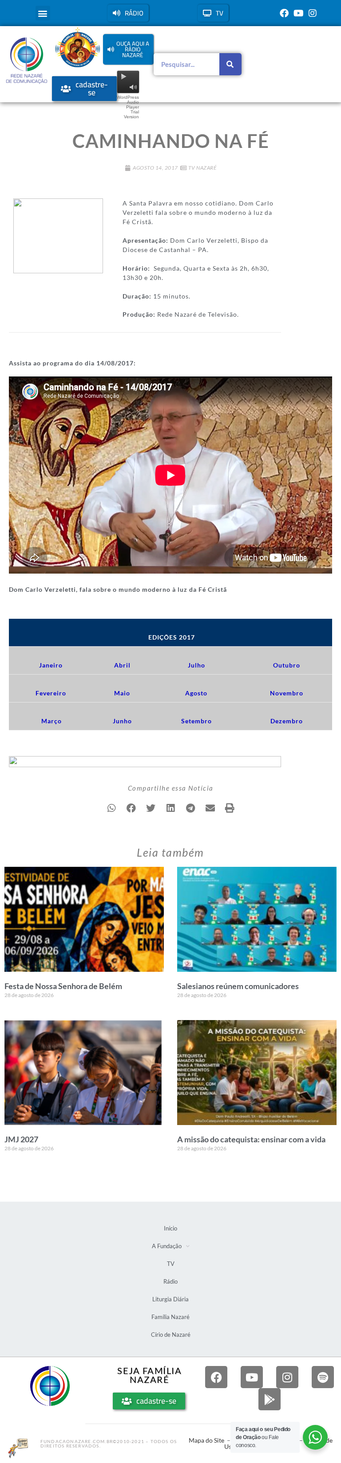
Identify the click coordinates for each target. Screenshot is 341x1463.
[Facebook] (284, 13)
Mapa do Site (206, 1440)
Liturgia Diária (170, 1299)
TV (170, 1263)
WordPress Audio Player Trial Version (128, 107)
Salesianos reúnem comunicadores (238, 986)
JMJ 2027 (21, 1139)
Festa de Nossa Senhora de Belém (63, 986)
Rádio (170, 1281)
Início (170, 1228)
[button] (43, 13)
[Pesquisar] (230, 64)
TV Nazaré (202, 167)
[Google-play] (269, 1399)
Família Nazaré (170, 1316)
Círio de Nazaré (170, 1334)
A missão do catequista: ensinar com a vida (251, 1139)
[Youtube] (298, 13)
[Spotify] (323, 1377)
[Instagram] (312, 13)
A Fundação (167, 1246)
